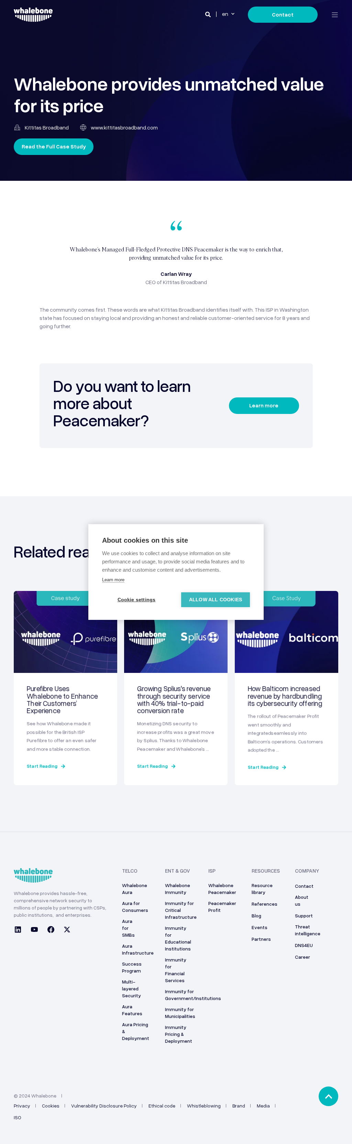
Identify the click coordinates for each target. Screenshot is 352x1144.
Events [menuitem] (259, 927)
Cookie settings (137, 599)
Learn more (263, 405)
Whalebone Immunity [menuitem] (177, 888)
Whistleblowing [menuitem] (204, 1105)
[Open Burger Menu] (335, 15)
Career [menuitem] (302, 957)
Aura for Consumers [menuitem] (135, 906)
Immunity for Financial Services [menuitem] (175, 970)
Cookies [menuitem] (50, 1105)
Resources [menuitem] (266, 871)
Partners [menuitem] (261, 939)
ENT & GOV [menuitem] (177, 871)
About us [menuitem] (301, 900)
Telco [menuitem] (130, 871)
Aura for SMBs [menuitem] (128, 928)
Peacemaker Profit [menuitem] (222, 906)
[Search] (208, 14)
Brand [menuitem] (238, 1105)
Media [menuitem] (263, 1105)
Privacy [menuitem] (22, 1105)
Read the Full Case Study (54, 146)
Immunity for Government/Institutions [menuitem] (193, 994)
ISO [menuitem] (17, 1117)
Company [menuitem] (307, 871)
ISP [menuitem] (212, 871)
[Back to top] (328, 1096)
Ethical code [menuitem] (161, 1105)
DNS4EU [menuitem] (304, 945)
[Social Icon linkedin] (20, 930)
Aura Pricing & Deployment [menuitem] (135, 1031)
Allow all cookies (215, 599)
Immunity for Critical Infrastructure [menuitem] (181, 910)
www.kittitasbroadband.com (124, 127)
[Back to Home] (33, 17)
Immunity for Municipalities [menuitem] (180, 1012)
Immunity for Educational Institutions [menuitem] (178, 938)
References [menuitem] (264, 904)
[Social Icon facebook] (51, 930)
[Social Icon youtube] (34, 930)
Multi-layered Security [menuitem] (131, 988)
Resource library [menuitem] (262, 888)
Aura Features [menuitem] (132, 1009)
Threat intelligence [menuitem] (307, 930)
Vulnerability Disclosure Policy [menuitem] (104, 1105)
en (225, 14)
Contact (283, 14)
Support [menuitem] (304, 915)
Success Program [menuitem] (132, 967)
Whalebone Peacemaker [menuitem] (222, 888)
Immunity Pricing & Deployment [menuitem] (178, 1034)
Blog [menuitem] (256, 915)
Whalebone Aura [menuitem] (134, 888)
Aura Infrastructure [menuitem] (138, 949)
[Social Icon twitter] (65, 930)
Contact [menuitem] (304, 886)
